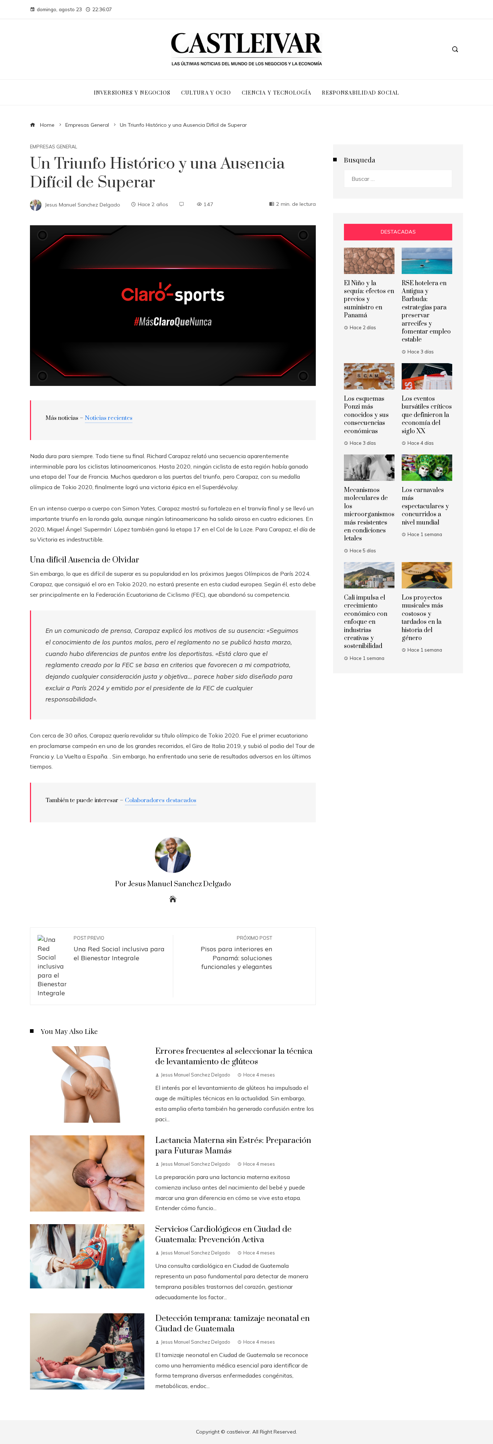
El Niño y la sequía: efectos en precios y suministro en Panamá (369, 299)
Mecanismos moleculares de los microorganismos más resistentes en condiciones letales (369, 514)
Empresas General (53, 146)
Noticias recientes (108, 418)
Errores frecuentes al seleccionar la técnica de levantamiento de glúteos (234, 1056)
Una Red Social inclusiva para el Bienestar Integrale (119, 948)
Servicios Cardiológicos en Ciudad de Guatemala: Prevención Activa (223, 1234)
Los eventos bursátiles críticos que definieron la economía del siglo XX (427, 415)
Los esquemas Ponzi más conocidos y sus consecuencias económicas (366, 415)
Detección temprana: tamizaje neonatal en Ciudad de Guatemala (232, 1323)
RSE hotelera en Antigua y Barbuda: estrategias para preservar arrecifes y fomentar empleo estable (426, 311)
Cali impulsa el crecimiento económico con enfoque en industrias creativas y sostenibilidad (365, 622)
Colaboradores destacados (160, 800)
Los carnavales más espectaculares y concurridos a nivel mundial (425, 506)
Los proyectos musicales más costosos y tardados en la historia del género (422, 618)
